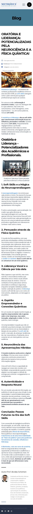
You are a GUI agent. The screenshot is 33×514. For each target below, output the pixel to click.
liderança (26, 289)
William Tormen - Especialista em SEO (14, 508)
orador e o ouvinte (9, 259)
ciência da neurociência (20, 432)
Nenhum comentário (8, 70)
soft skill (23, 331)
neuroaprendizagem (10, 193)
